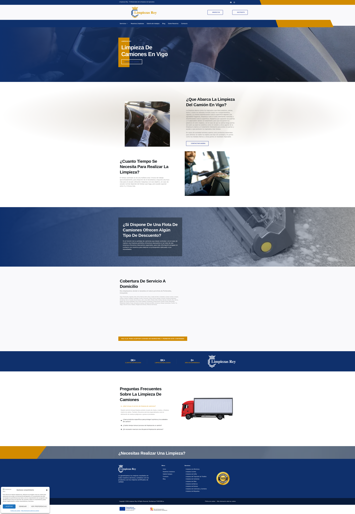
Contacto (184, 23)
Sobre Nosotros (173, 23)
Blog (163, 23)
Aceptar (9, 506)
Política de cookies (15, 510)
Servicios (123, 23)
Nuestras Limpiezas (137, 23)
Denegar (23, 506)
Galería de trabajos (153, 23)
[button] (47, 490)
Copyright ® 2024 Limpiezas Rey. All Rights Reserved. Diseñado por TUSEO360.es (141, 501)
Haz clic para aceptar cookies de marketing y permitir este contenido (152, 338)
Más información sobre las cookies (30, 510)
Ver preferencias (39, 506)
